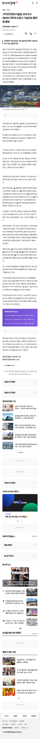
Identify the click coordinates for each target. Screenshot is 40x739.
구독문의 (12, 724)
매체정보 (23, 728)
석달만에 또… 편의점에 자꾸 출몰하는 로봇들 (26, 661)
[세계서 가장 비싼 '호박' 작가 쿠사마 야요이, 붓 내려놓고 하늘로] (9, 695)
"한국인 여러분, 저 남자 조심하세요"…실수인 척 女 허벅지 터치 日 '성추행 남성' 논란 (21, 584)
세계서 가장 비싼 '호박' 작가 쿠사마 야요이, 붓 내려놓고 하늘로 (27, 691)
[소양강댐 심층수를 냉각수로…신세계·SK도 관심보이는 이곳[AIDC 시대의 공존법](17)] (31, 605)
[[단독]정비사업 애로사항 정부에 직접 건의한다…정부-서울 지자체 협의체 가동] (7, 439)
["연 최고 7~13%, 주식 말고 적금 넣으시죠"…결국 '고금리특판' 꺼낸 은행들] (31, 625)
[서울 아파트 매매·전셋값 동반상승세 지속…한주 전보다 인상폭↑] (7, 449)
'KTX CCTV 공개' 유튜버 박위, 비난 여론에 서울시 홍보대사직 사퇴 (20, 323)
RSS (25, 724)
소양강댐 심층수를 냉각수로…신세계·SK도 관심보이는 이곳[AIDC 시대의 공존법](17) (14, 603)
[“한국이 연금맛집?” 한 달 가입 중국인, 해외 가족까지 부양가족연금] (9, 685)
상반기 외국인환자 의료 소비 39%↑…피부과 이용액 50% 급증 (25, 407)
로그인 (6, 716)
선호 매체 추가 (9, 34)
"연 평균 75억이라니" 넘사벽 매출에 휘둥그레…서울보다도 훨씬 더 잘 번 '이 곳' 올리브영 (14, 613)
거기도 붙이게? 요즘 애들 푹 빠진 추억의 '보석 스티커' (27, 671)
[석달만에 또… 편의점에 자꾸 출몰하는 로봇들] (9, 665)
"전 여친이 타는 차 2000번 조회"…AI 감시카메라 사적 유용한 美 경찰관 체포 (20, 319)
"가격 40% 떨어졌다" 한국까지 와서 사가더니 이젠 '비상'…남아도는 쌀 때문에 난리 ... (20, 315)
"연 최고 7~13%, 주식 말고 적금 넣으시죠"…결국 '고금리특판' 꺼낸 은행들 (14, 623)
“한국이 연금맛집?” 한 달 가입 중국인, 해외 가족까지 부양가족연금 (27, 681)
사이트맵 (33, 716)
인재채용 (21, 721)
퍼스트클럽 (5, 724)
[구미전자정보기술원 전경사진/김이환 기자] (20, 96)
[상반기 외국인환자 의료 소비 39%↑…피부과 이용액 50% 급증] (7, 410)
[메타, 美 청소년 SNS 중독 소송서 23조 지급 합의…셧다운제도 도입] (7, 430)
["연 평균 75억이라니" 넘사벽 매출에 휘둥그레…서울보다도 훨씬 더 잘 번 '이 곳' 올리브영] (31, 615)
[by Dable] (34, 634)
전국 (3, 10)
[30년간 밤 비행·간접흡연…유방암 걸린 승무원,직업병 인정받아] (31, 595)
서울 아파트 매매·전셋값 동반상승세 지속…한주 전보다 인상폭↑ (26, 445)
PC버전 (24, 716)
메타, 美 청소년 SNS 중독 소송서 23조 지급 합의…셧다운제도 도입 (25, 426)
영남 (8, 10)
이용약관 (16, 728)
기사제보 (19, 724)
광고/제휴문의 (13, 721)
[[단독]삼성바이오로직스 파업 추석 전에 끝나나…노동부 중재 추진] (7, 420)
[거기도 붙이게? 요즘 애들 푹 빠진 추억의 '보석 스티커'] (9, 675)
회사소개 (4, 721)
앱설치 (15, 716)
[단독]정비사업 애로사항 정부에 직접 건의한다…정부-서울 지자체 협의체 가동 (26, 436)
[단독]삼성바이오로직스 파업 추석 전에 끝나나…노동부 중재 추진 (25, 417)
